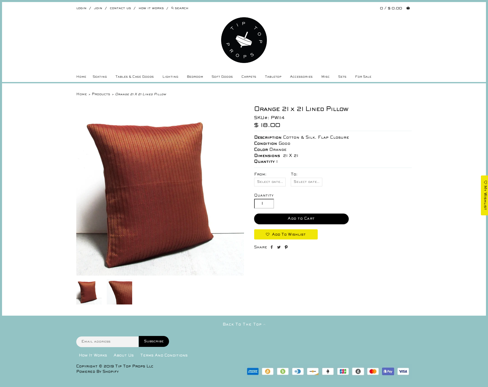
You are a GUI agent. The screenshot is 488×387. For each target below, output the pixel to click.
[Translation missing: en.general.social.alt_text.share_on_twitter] (279, 248)
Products (101, 94)
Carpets (248, 76)
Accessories (301, 76)
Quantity (263, 195)
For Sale (363, 76)
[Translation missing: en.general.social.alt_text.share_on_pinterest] (286, 248)
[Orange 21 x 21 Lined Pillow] (160, 274)
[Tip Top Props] (244, 21)
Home (81, 76)
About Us (124, 355)
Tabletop (273, 76)
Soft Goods (222, 76)
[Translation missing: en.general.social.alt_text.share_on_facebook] (272, 248)
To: (294, 174)
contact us (120, 8)
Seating (100, 76)
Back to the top (243, 324)
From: (260, 174)
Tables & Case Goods (134, 76)
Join (98, 8)
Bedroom (195, 76)
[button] (286, 234)
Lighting (170, 76)
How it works (151, 8)
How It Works (93, 355)
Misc (325, 76)
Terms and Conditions (164, 355)
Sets (342, 76)
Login (81, 8)
